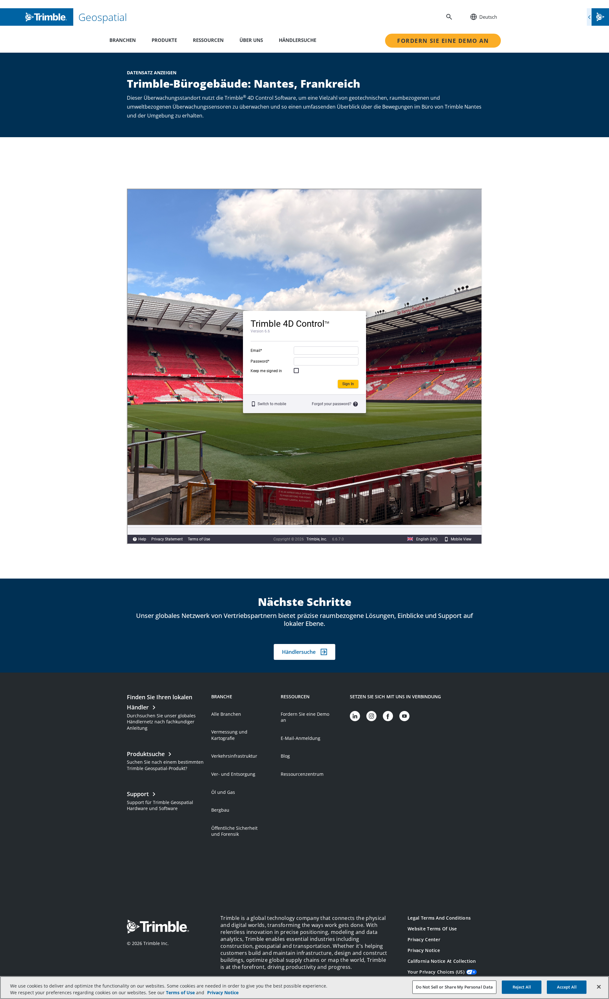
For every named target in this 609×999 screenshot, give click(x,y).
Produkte (164, 40)
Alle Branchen (226, 714)
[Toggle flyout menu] (598, 17)
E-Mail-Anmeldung (300, 738)
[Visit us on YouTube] (404, 716)
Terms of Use (180, 992)
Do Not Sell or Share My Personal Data (454, 987)
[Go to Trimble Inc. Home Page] (158, 927)
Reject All (522, 987)
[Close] (599, 987)
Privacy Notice (424, 950)
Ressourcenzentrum (302, 774)
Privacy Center (424, 939)
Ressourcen (208, 40)
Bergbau (220, 810)
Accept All (567, 987)
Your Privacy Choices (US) (436, 972)
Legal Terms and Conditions (439, 918)
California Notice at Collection (442, 961)
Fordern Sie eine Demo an (443, 40)
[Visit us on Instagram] (371, 716)
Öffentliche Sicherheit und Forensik (234, 831)
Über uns (251, 40)
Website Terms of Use (432, 929)
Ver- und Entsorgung (233, 774)
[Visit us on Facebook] (388, 716)
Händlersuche (297, 40)
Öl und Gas (223, 792)
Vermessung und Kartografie (229, 735)
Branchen (122, 40)
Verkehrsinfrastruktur (234, 756)
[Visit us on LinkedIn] (355, 716)
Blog (285, 756)
